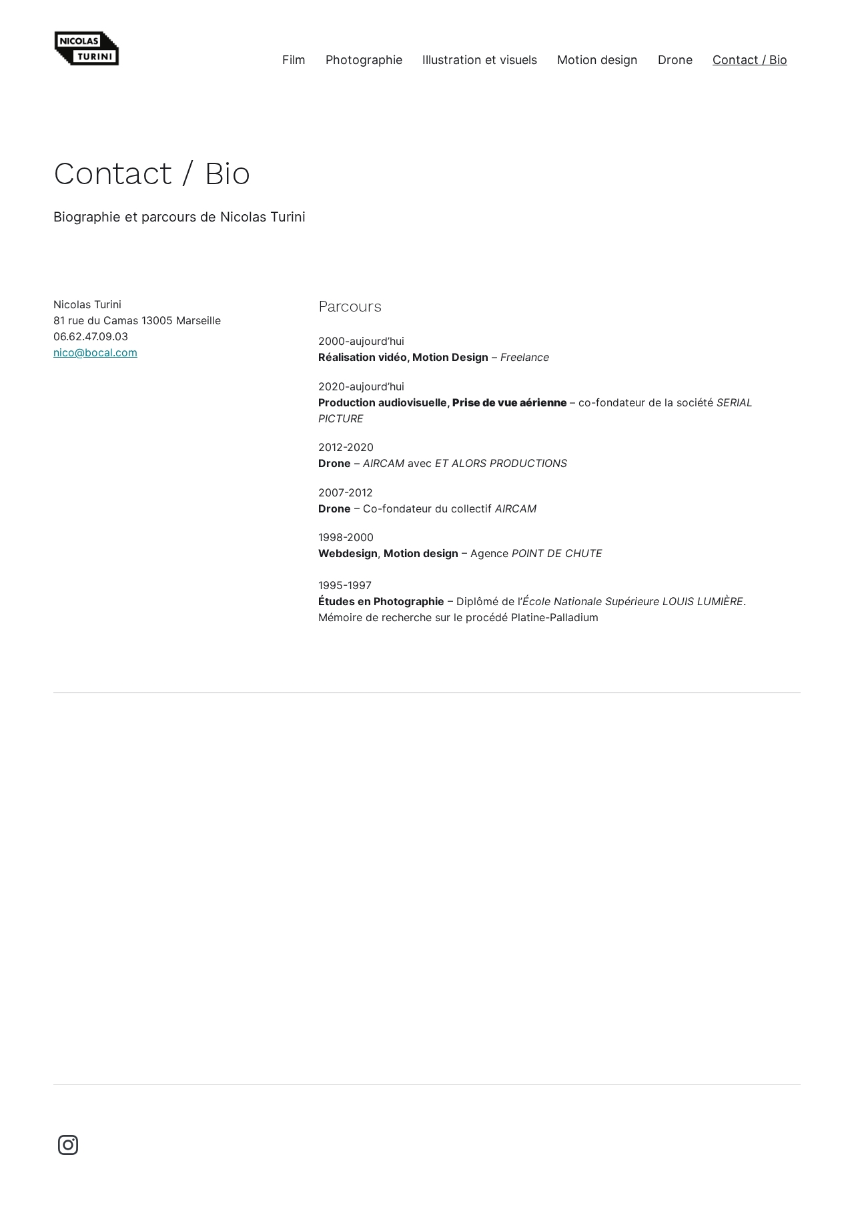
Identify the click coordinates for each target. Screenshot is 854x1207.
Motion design (597, 60)
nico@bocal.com (95, 352)
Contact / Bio (750, 60)
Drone (675, 60)
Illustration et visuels (479, 60)
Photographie (364, 60)
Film (294, 60)
